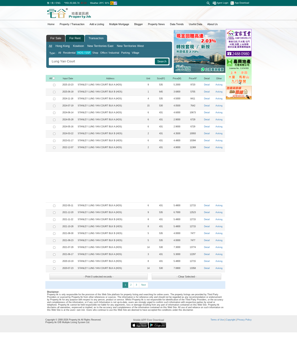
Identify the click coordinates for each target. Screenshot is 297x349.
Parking (125, 52)
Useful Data (195, 24)
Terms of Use (217, 319)
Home (51, 24)
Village (135, 52)
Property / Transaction (72, 24)
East (100, 46)
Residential (69, 52)
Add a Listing (97, 24)
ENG (58, 3)
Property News (156, 24)
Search (161, 61)
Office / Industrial (109, 52)
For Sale (55, 38)
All (50, 46)
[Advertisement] (135, 177)
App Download (242, 3)
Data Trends (177, 24)
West (130, 46)
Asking (219, 84)
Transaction (96, 38)
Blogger (138, 24)
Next (143, 285)
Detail (207, 84)
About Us (212, 24)
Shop (95, 52)
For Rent (75, 38)
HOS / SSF (84, 52)
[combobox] (102, 61)
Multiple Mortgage (119, 24)
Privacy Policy (244, 319)
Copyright (230, 319)
